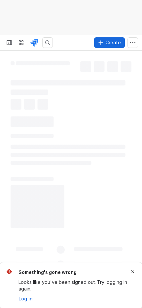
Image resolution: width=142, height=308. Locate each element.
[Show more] (132, 42)
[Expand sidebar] (9, 42)
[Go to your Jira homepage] (34, 42)
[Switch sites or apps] (21, 42)
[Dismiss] (133, 272)
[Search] (47, 42)
